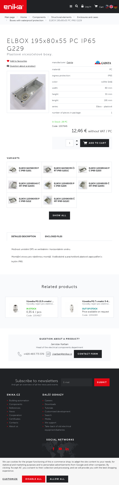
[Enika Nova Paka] (13, 6)
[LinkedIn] (67, 449)
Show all (59, 215)
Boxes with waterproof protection (26, 20)
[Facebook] (53, 449)
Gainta (70, 62)
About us (13, 426)
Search (48, 415)
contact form (88, 354)
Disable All (33, 479)
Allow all (57, 479)
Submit (102, 382)
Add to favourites (18, 61)
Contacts (13, 422)
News (12, 411)
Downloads (50, 404)
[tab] (23, 236)
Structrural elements (61, 17)
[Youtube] (60, 449)
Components (39, 17)
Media (48, 419)
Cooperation (15, 415)
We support (50, 422)
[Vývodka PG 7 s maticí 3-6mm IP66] (73, 308)
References (14, 408)
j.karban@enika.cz (62, 353)
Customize (10, 479)
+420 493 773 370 (34, 353)
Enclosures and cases (87, 17)
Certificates (14, 419)
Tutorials (49, 408)
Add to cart (97, 143)
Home (23, 17)
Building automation (19, 400)
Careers (48, 400)
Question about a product (22, 66)
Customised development (57, 411)
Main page (10, 17)
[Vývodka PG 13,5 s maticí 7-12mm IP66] (17, 309)
